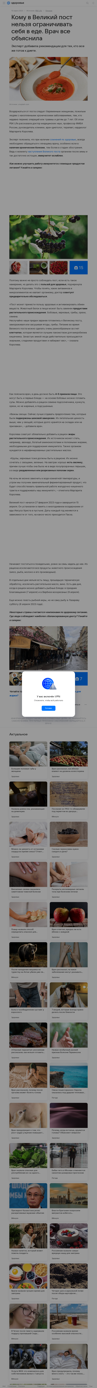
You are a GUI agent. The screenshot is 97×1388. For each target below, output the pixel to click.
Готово (48, 708)
